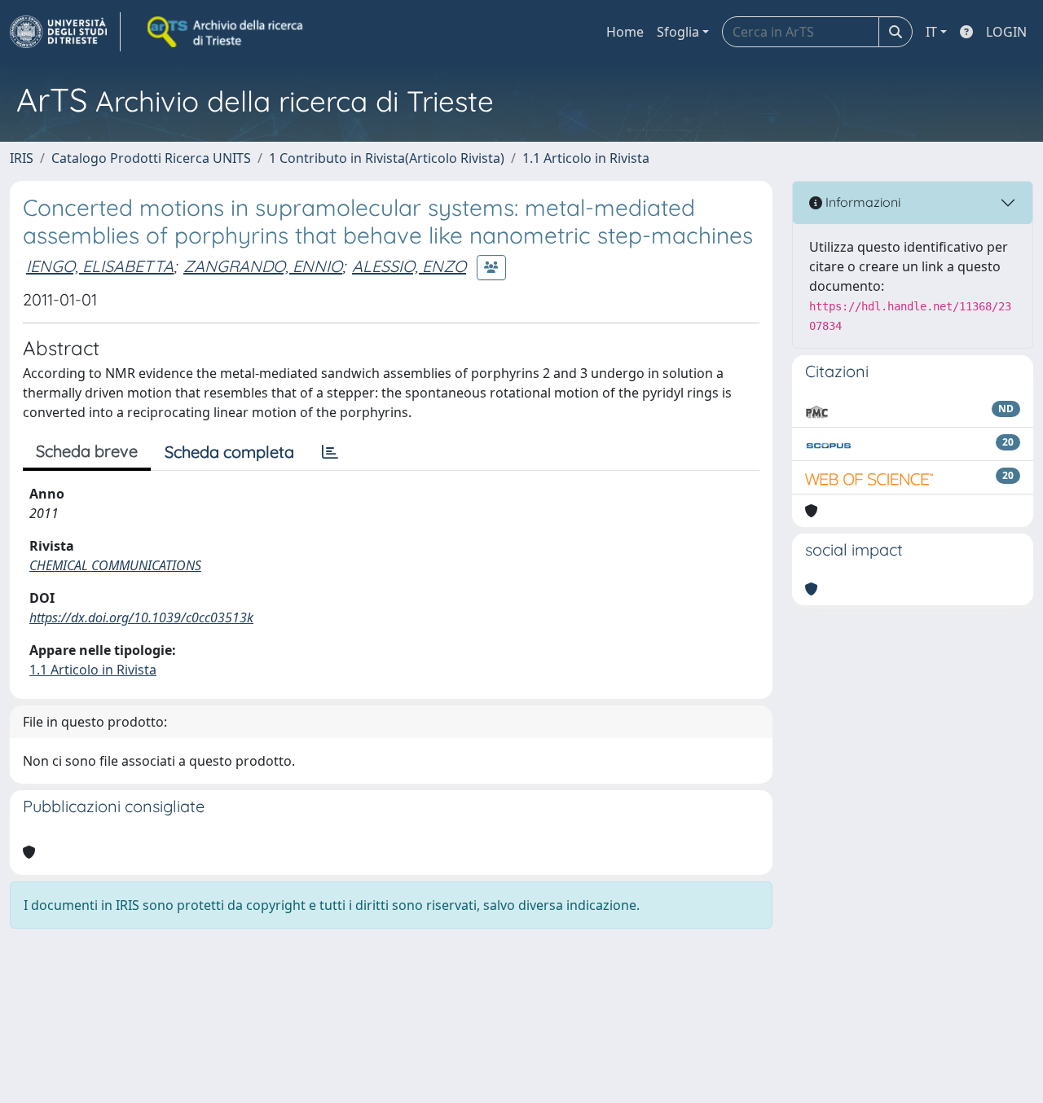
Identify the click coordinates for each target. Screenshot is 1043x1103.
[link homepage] (65, 31)
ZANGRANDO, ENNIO (262, 266)
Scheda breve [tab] (87, 451)
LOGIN (1006, 32)
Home (625, 32)
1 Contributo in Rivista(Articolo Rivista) (386, 158)
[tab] (330, 452)
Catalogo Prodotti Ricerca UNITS (151, 158)
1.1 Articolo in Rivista (585, 158)
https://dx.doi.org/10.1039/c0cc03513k (141, 617)
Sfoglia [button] (678, 32)
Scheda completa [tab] (229, 452)
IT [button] (931, 32)
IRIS (21, 158)
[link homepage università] (226, 31)
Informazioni (861, 202)
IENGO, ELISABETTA (100, 266)
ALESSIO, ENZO (409, 266)
